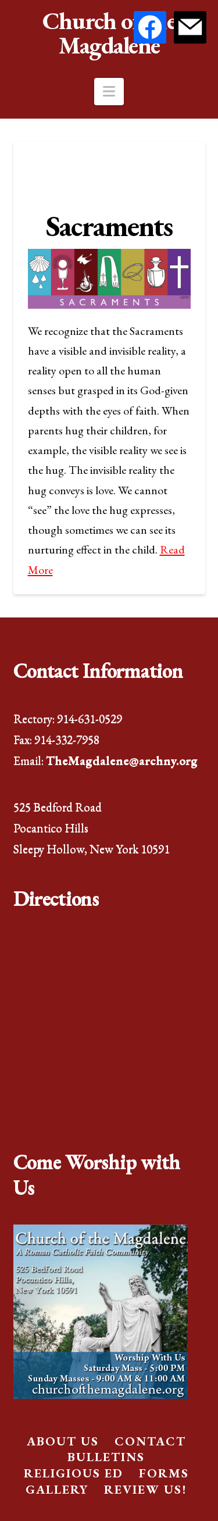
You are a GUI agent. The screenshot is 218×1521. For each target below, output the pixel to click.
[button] (109, 91)
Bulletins (106, 1457)
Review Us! (145, 1489)
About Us (63, 1441)
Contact (150, 1441)
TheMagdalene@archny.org (122, 760)
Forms (164, 1473)
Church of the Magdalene (109, 33)
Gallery (57, 1489)
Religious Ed (73, 1473)
